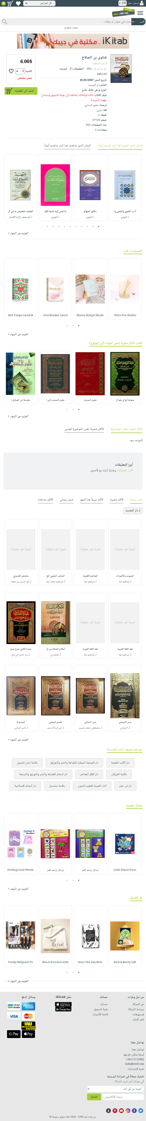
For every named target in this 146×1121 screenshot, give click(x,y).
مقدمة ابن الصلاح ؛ (20, 400)
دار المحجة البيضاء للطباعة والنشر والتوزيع (74, 762)
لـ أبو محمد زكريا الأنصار (20, 217)
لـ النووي (125, 217)
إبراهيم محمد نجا (54, 581)
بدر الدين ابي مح (20, 655)
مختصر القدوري (21, 576)
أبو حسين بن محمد (20, 581)
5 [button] (76, 226)
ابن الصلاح (98, 63)
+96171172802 (135, 1059)
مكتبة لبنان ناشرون (27, 762)
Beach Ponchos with (55, 962)
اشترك (94, 1097)
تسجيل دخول (133, 3)
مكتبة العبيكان (119, 774)
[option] (125, 187)
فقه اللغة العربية (125, 649)
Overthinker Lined (55, 315)
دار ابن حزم (125, 786)
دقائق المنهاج (90, 211)
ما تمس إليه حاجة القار (55, 211)
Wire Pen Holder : (124, 315)
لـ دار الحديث (132, 510)
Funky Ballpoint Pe (20, 962)
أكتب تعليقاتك (125, 470)
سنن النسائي (90, 722)
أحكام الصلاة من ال (55, 649)
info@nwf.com (134, 1064)
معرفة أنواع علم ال (125, 400)
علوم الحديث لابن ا (55, 400)
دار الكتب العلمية (120, 762)
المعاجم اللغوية (90, 576)
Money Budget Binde (90, 315)
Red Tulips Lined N (20, 315)
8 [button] (59, 226)
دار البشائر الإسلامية (25, 786)
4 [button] (82, 226)
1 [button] (99, 226)
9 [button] (53, 226)
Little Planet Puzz (124, 870)
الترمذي (124, 728)
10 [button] (46, 226)
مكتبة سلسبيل (57, 786)
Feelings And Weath (20, 870)
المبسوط (21, 722)
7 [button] (64, 226)
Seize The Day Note (90, 962)
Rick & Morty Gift (125, 962)
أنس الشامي (19, 728)
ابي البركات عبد (54, 728)
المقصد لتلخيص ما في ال (20, 211)
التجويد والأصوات (125, 576)
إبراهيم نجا (124, 581)
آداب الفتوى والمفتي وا (125, 211)
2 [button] (93, 226)
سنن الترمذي (125, 722)
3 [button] (87, 226)
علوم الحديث (90, 400)
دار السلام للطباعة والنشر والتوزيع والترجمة (43, 774)
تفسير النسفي (55, 722)
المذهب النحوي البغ (56, 576)
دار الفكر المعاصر (89, 774)
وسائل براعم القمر (90, 870)
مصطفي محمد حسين (89, 728)
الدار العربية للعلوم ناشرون (92, 786)
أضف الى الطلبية (24, 91)
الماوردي (54, 655)
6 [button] (70, 226)
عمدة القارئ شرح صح (21, 649)
